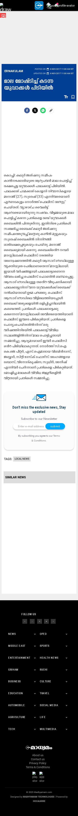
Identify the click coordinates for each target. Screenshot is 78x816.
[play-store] (35, 777)
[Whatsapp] (43, 110)
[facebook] (27, 110)
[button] (5, 5)
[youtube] (46, 621)
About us (37, 755)
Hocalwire (39, 801)
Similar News (15, 477)
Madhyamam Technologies (38, 797)
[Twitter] (35, 110)
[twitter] (32, 621)
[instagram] (39, 621)
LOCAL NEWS (22, 458)
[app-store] (42, 777)
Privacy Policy (37, 763)
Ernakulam (13, 71)
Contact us (38, 759)
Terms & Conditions (38, 767)
